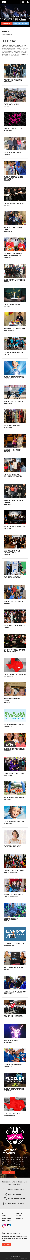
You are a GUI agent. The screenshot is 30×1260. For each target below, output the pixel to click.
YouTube (3, 1227)
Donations (18, 1216)
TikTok (8, 1225)
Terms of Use (16, 1258)
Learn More (6, 1244)
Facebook (3, 1225)
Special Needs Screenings (20, 23)
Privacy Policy (24, 1258)
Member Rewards (7, 23)
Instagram (5, 1225)
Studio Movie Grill (4, 2)
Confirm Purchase (6, 1218)
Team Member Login (7, 1258)
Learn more (6, 31)
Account (27, 2)
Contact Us (4, 1216)
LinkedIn (10, 1225)
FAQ (2, 1213)
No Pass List (19, 1213)
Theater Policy (20, 1218)
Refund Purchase (6, 1220)
